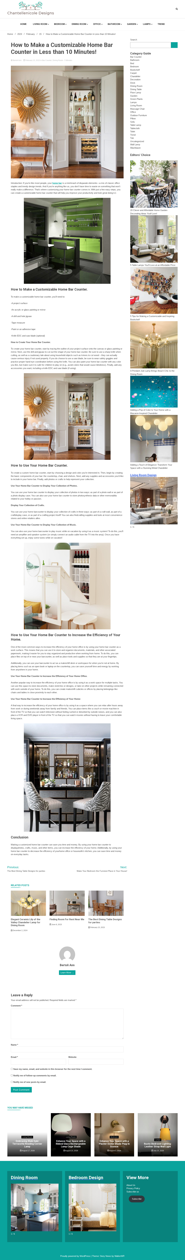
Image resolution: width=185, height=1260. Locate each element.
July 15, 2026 (158, 1151)
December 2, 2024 (19, 930)
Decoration (135, 79)
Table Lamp (135, 125)
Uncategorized (137, 141)
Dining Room (79, 24)
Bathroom (114, 24)
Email (14, 1057)
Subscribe (136, 1199)
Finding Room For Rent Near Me (67, 919)
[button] (175, 500)
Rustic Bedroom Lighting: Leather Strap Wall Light (157, 1145)
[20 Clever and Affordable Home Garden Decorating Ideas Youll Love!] (154, 184)
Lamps (147, 24)
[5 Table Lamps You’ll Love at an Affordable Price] (154, 239)
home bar (57, 183)
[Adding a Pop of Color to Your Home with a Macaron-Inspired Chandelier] (154, 392)
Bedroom (59, 24)
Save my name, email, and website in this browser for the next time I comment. (52, 1069)
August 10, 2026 (71, 1151)
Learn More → (67, 972)
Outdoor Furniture (138, 115)
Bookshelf (135, 70)
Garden (131, 24)
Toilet (132, 131)
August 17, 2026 (28, 1151)
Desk (132, 83)
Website (72, 1057)
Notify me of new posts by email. (29, 1082)
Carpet (133, 73)
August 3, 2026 (115, 1151)
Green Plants (136, 99)
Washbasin (135, 148)
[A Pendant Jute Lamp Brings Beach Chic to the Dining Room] (154, 345)
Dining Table (136, 89)
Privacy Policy (133, 1188)
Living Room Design (143, 475)
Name (14, 1045)
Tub (132, 138)
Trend (161, 24)
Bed (132, 63)
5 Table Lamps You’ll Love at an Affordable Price (152, 265)
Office (97, 24)
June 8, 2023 (56, 925)
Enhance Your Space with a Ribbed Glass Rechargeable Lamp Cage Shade (71, 1144)
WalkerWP (119, 1256)
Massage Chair (137, 109)
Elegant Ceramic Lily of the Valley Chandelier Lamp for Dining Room (25, 922)
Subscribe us (132, 1191)
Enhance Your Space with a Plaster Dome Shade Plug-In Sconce (114, 1144)
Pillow (133, 118)
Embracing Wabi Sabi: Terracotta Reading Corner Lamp (27, 1144)
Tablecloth (135, 128)
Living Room (40, 24)
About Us (130, 1185)
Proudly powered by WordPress (75, 1256)
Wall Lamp (135, 144)
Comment (16, 1005)
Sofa (132, 122)
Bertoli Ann (17, 60)
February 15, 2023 (32, 60)
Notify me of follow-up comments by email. (34, 1075)
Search (133, 39)
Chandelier (135, 76)
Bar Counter (47, 60)
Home (23, 24)
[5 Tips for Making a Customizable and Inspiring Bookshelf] (154, 291)
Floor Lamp (135, 92)
